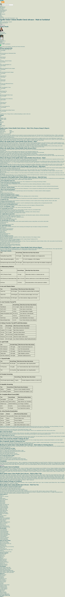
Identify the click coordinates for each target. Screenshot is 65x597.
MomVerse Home (3, 574)
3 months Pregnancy (3, 587)
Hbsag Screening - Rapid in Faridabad (53, 471)
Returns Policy (2, 500)
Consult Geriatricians (4, 538)
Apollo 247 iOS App (3, 505)
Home (1, 16)
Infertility (1, 583)
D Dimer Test (2, 547)
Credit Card (2, 13)
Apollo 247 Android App (4, 504)
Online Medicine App (4, 510)
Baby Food (2, 590)
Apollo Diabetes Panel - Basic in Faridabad (56, 482)
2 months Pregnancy (3, 588)
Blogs (1, 514)
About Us (1, 495)
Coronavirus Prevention (4, 562)
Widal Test (2, 550)
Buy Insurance (2, 15)
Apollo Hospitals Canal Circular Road (7, 572)
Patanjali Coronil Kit (3, 564)
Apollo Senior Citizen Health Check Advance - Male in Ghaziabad (41, 475)
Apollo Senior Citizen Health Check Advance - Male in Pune (16, 478)
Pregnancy (2, 576)
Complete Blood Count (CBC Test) (6, 549)
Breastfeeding (2, 589)
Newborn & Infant (3, 578)
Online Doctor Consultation (5, 517)
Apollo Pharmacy (3, 511)
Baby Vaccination (3, 591)
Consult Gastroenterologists (5, 534)
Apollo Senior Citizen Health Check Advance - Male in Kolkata (49, 476)
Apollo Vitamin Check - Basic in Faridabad (40, 482)
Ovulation (2, 582)
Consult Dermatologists (4, 531)
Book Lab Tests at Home (4, 542)
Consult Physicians (3, 530)
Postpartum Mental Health (4, 584)
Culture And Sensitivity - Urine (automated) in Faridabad (47, 469)
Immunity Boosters (3, 561)
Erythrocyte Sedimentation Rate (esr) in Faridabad (17, 470)
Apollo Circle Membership (5, 518)
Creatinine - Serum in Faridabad (11, 469)
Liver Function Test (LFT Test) (5, 551)
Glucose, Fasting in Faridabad (52, 468)
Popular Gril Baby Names (4, 593)
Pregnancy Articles (3, 585)
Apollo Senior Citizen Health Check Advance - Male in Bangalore (26, 476)
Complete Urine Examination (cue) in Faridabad (37, 468)
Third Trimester (3, 581)
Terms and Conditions (4, 499)
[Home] (2, 2)
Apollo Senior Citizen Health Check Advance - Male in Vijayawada (22, 479)
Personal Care (2, 556)
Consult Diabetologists (4, 539)
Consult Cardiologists (4, 535)
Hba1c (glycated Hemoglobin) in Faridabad (8, 468)
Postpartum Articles (3, 586)
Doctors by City (3, 523)
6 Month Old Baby (3, 592)
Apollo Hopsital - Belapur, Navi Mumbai (7, 571)
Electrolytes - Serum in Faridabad (56, 470)
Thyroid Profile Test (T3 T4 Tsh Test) (7, 546)
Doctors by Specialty (3, 522)
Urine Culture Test (3, 548)
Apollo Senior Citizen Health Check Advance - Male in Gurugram (17, 475)
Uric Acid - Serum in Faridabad (44, 470)
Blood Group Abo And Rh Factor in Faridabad (19, 471)
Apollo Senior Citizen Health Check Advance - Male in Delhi (11, 474)
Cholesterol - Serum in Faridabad (22, 468)
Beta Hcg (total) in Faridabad (32, 470)
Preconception (2, 575)
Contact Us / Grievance (4, 496)
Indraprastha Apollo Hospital (5, 569)
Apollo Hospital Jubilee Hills (5, 567)
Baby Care (2, 557)
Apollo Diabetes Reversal (4, 525)
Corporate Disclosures (4, 506)
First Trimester (2, 579)
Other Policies (2, 503)
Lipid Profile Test (3, 545)
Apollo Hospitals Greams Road (5, 568)
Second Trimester (3, 580)
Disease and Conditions (4, 513)
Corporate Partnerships (4, 507)
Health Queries (2, 498)
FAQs (1, 497)
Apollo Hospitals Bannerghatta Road (6, 570)
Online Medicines (3, 519)
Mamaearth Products (3, 565)
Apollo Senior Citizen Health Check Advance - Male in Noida (34, 474)
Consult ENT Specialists (4, 537)
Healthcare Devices (3, 559)
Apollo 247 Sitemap (3, 508)
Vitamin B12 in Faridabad (41, 471)
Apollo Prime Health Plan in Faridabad (7, 482)
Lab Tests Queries (3, 515)
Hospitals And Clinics (4, 512)
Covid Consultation (3, 529)
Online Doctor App (3, 509)
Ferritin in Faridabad (32, 471)
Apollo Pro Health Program (5, 521)
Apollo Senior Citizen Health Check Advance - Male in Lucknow (39, 478)
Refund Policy (2, 501)
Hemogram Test (3, 544)
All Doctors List (3, 524)
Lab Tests (1, 17)
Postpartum (2, 577)
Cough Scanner (2, 520)
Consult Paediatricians (4, 532)
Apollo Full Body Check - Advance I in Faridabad (9, 483)
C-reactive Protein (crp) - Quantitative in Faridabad (27, 469)
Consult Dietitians (3, 536)
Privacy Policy (2, 502)
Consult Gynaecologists (4, 533)
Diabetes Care (2, 563)
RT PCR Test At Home (4, 541)
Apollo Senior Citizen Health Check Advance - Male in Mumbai (32, 477)
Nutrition (1, 558)
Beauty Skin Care (3, 560)
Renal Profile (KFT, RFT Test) (5, 543)
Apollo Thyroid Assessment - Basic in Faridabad (23, 482)
